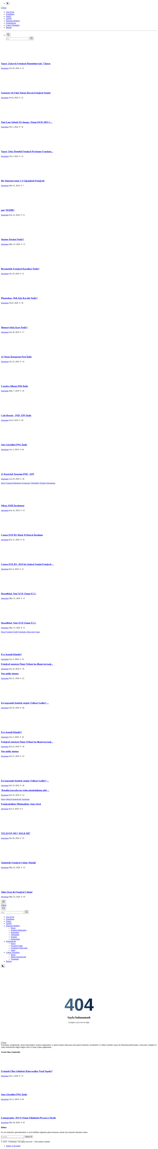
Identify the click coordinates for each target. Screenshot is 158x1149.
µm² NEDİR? (8, 210)
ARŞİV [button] (9, 19)
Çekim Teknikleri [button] (13, 25)
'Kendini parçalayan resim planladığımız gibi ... (25, 790)
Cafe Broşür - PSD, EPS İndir (16, 415)
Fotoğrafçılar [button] (11, 23)
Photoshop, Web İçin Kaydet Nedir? (19, 298)
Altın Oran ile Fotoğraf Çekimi (16, 892)
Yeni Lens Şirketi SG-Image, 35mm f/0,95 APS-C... (26, 122)
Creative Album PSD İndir (14, 386)
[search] (8, 35)
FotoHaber (10, 919)
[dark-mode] (3, 966)
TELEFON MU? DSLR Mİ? (15, 833)
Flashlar (43, 483)
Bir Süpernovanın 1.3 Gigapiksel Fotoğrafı (22, 180)
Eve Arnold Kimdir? (11, 654)
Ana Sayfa (10, 12)
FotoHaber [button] (10, 14)
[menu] (3, 902)
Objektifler (35, 483)
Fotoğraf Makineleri (14, 483)
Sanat (37, 632)
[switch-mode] (8, 3)
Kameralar (26, 483)
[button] (13, 926)
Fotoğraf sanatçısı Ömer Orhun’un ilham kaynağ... (27, 664)
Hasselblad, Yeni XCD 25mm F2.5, (18, 593)
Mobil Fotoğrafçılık (13, 799)
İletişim (9, 27)
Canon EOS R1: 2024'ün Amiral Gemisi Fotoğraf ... (27, 564)
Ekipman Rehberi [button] (13, 21)
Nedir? (8, 921)
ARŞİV (9, 923)
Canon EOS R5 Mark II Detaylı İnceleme (22, 535)
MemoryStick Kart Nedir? (14, 327)
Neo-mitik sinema (10, 673)
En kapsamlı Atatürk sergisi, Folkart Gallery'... (25, 703)
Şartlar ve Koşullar (13, 1146)
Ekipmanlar (50, 483)
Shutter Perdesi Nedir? (12, 239)
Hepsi (3, 483)
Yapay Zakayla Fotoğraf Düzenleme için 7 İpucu (25, 63)
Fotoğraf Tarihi (12, 632)
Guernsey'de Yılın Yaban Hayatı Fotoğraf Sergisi (25, 93)
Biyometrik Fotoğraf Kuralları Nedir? (20, 269)
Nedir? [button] (8, 16)
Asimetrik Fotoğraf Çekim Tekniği (18, 862)
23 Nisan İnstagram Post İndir (16, 356)
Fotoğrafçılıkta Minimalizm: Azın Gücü (21, 804)
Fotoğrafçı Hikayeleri (26, 632)
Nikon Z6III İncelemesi (12, 505)
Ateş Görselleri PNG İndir (14, 444)
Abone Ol (28, 1137)
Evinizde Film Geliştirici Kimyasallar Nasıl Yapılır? (27, 1071)
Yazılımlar (26, 799)
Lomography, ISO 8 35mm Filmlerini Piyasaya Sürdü (28, 1118)
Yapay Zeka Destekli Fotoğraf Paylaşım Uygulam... (27, 151)
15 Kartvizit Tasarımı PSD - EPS (17, 474)
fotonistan (5, 68)
